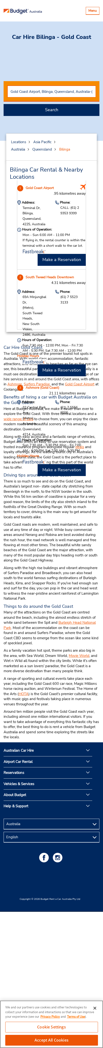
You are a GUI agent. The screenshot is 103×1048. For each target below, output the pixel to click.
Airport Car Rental (18, 761)
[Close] (95, 1008)
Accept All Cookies (51, 1040)
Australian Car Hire (19, 750)
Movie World (79, 655)
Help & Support (16, 806)
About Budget (15, 794)
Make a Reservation (61, 259)
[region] (51, 1024)
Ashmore (14, 384)
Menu (93, 11)
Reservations (14, 772)
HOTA (24, 694)
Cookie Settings (51, 1027)
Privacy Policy (50, 1017)
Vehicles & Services (19, 783)
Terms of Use (76, 1017)
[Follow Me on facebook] (45, 857)
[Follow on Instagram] (58, 857)
